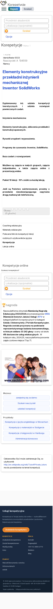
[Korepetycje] (3, 5)
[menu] (3, 9)
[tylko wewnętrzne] (0, 497)
